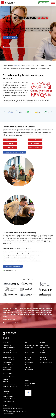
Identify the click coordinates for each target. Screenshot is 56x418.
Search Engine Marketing (9, 398)
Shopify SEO (43, 350)
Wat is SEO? (28, 367)
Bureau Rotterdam (7, 367)
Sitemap (27, 385)
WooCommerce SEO (45, 347)
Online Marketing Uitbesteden (10, 352)
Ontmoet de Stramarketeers (13, 266)
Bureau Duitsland (7, 369)
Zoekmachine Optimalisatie (31, 345)
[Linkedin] (6, 338)
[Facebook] (4, 338)
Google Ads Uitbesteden (9, 384)
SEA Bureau (5, 381)
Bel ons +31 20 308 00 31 (9, 411)
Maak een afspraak (10, 37)
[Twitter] (8, 338)
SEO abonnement (29, 369)
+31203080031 (44, 2)
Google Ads (10, 143)
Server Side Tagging (45, 359)
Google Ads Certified (8, 396)
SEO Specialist (28, 355)
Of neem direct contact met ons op (14, 152)
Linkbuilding (10, 147)
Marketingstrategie (7, 355)
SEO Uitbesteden (29, 352)
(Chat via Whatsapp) (22, 411)
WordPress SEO (44, 345)
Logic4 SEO (43, 355)
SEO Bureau (28, 350)
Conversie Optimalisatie (8, 359)
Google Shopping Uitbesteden (10, 386)
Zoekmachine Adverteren (9, 376)
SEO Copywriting (35, 143)
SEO (35, 139)
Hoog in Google (29, 347)
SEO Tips (27, 364)
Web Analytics (43, 357)
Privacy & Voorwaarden (30, 383)
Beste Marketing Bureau (46, 362)
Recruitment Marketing (8, 364)
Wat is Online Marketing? (9, 347)
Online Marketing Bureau (8, 350)
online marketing (18, 65)
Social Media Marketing (35, 147)
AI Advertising (6, 391)
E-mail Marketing (7, 362)
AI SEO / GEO (28, 357)
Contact (27, 388)
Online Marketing (10, 139)
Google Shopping (7, 389)
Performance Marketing (8, 357)
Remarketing (6, 393)
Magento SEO (43, 352)
